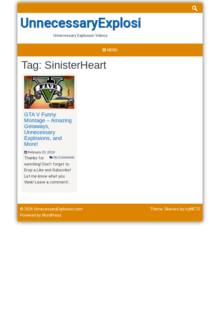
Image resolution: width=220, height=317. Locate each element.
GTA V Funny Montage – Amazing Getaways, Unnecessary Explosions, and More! (48, 129)
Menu (112, 50)
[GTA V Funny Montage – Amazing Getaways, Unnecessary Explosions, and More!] (49, 91)
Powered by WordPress (40, 215)
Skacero (171, 209)
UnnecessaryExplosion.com (103, 23)
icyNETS (192, 209)
